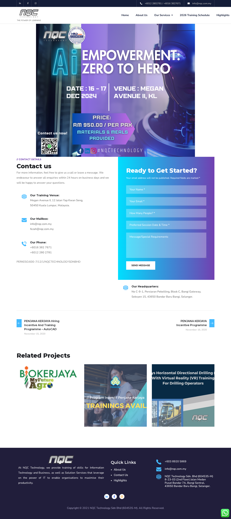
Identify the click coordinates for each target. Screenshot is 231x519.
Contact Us (121, 475)
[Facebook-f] (28, 3)
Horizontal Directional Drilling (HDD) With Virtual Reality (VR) (182, 408)
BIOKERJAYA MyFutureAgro (39, 376)
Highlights (222, 15)
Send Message (140, 265)
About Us (141, 15)
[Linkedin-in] (20, 3)
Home (125, 15)
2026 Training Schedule (195, 15)
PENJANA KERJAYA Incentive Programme (114, 411)
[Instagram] (35, 3)
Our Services (162, 15)
